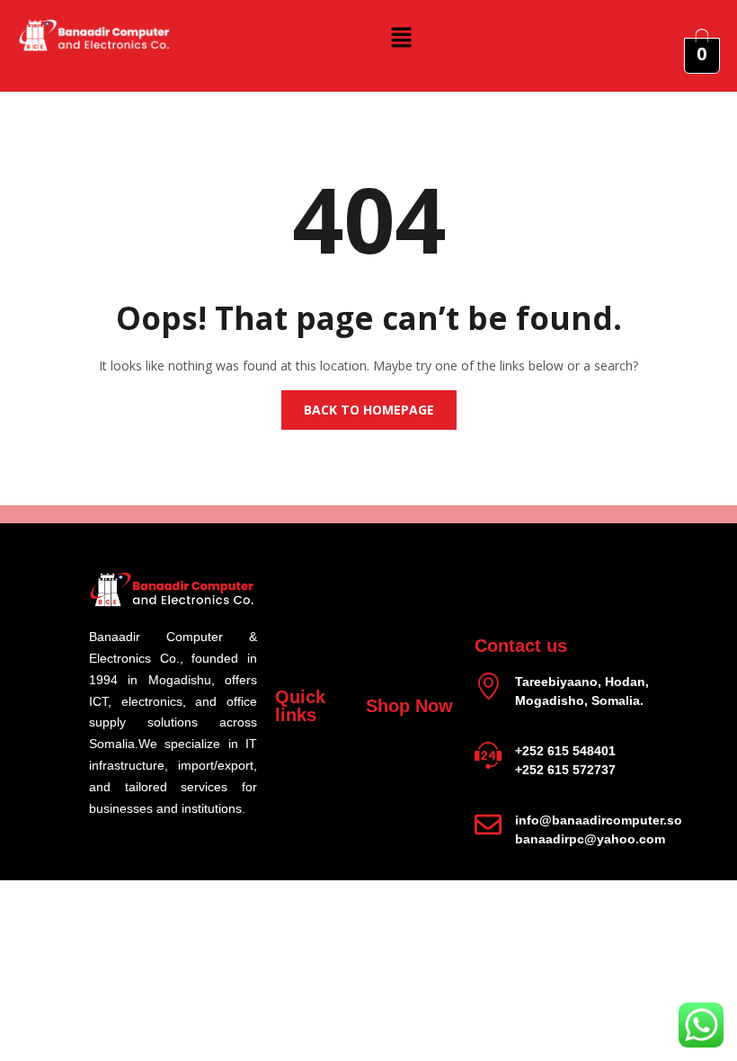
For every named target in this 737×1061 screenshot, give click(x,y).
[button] (402, 37)
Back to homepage (369, 409)
